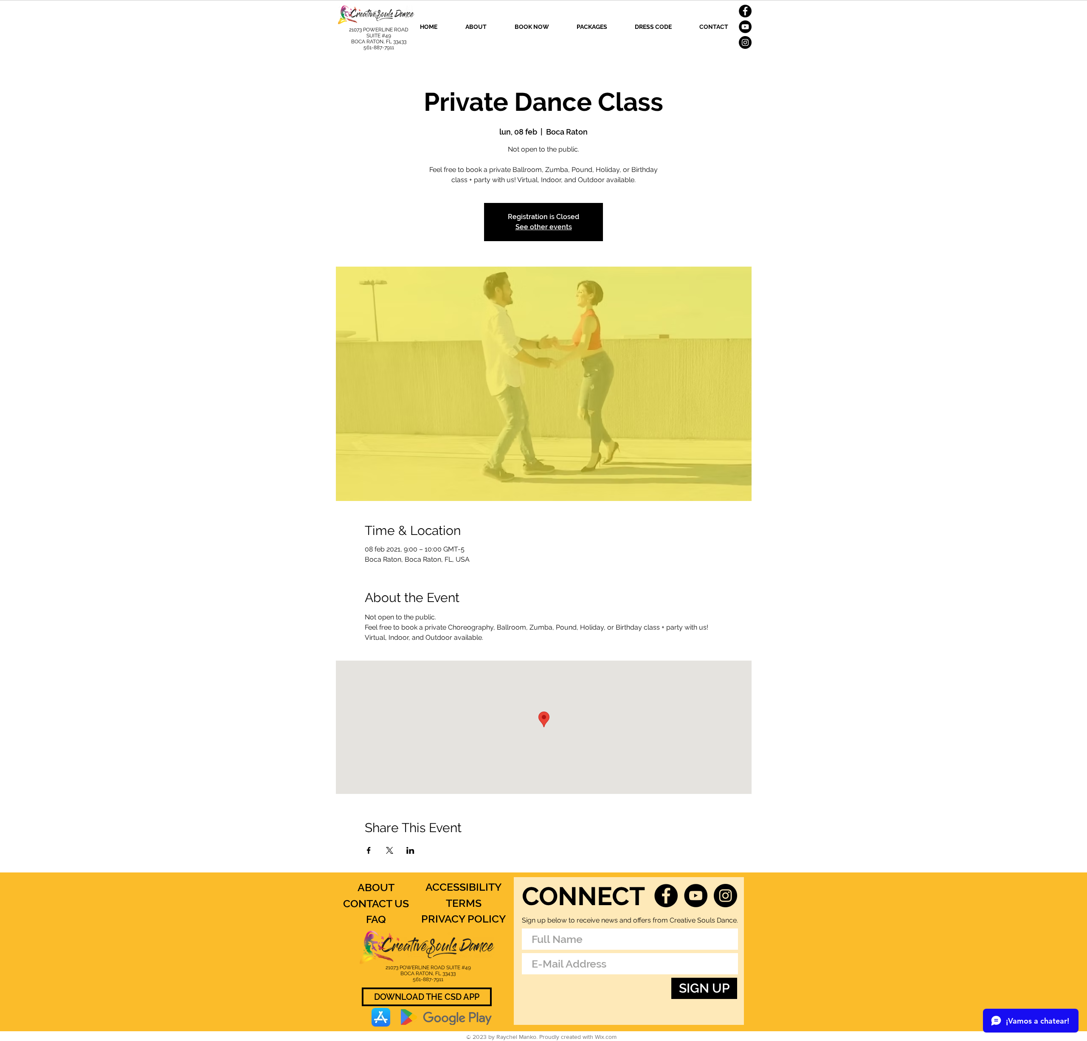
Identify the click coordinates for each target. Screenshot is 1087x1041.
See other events (543, 227)
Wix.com (606, 1036)
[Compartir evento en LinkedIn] (410, 850)
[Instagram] (745, 42)
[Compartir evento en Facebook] (369, 850)
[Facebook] (745, 11)
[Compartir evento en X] (390, 850)
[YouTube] (745, 26)
